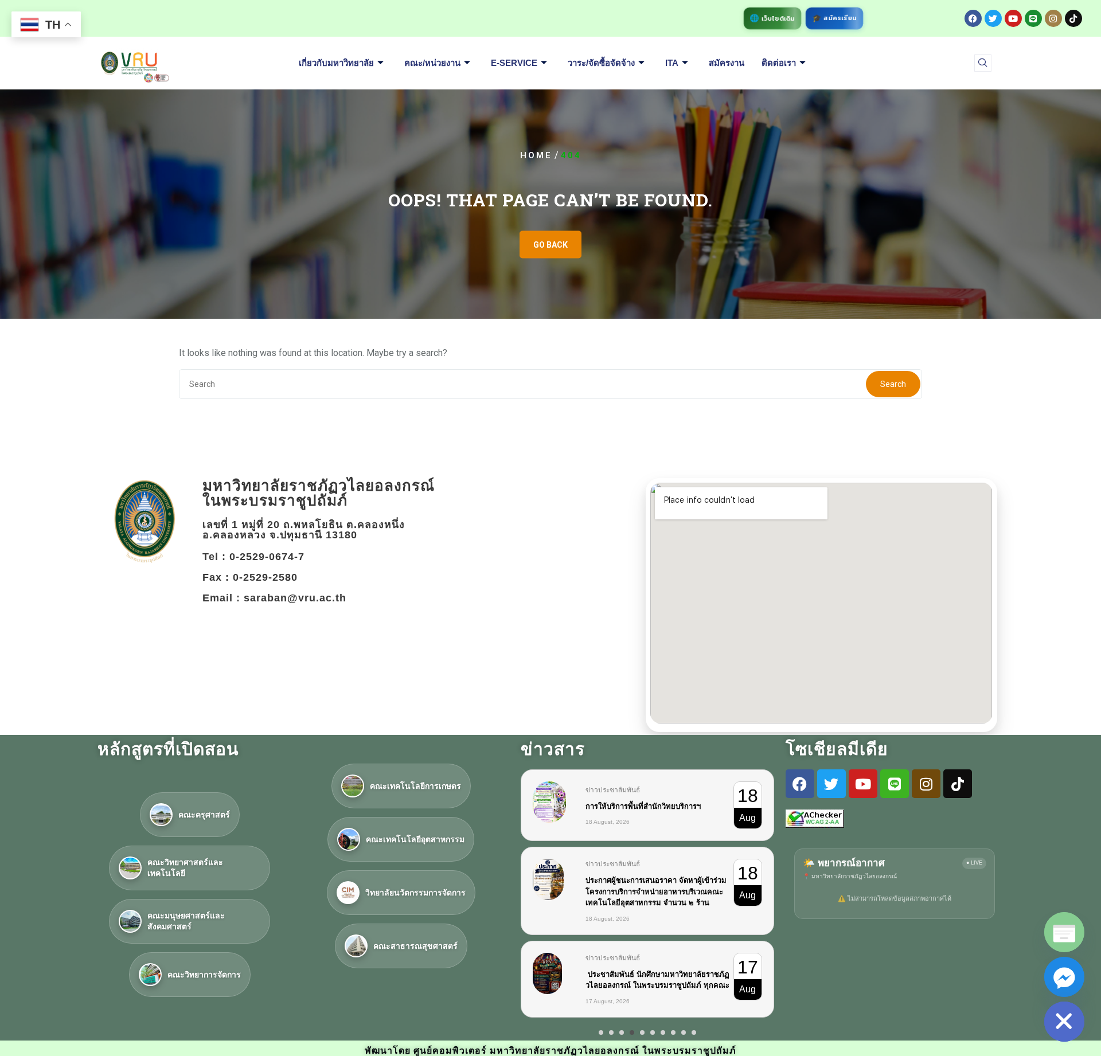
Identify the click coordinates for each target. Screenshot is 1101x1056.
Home (536, 155)
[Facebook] (973, 18)
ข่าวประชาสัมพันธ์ (612, 790)
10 (694, 1032)
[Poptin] (1064, 932)
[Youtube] (1013, 18)
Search (893, 384)
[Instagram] (1053, 18)
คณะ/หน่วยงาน (432, 63)
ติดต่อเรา (779, 63)
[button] (982, 63)
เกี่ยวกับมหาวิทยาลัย (336, 63)
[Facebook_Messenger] (1064, 977)
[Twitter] (993, 18)
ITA (671, 63)
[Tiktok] (1073, 18)
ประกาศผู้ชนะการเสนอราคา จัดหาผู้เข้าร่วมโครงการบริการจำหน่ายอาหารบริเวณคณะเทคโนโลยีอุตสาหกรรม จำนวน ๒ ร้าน (656, 891)
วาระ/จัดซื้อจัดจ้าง (601, 63)
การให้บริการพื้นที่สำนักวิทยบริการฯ (643, 806)
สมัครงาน (726, 63)
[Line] (1033, 18)
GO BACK (550, 244)
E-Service (514, 63)
